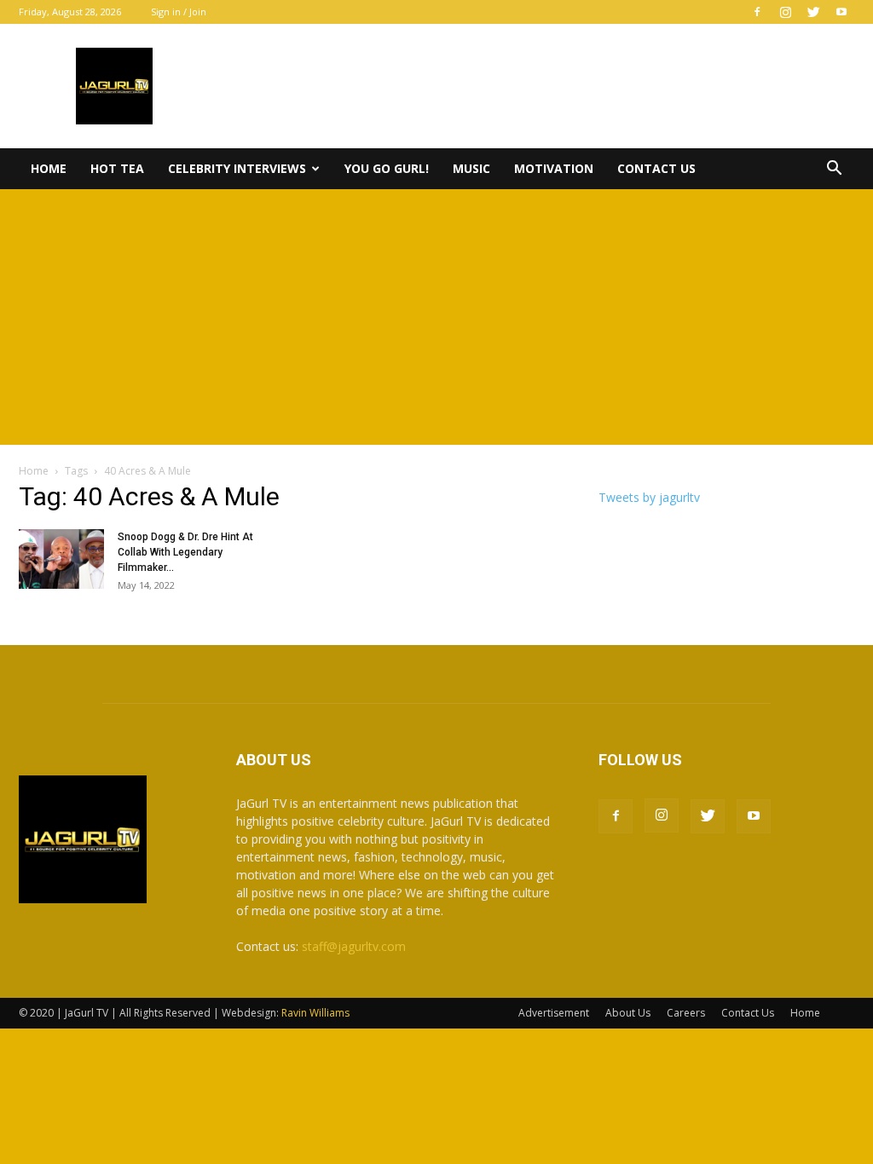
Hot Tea (117, 168)
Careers (686, 1013)
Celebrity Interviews (237, 168)
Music (471, 168)
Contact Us (656, 168)
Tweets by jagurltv (649, 497)
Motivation (553, 168)
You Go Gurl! (386, 168)
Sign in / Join (178, 11)
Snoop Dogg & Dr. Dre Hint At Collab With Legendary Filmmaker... (185, 552)
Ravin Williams (316, 1013)
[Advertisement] (436, 317)
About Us (627, 1013)
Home (48, 168)
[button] (833, 170)
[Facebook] (757, 12)
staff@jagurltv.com (354, 946)
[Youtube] (841, 12)
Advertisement (553, 1013)
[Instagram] (785, 12)
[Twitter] (813, 12)
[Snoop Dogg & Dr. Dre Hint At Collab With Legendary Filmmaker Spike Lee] (61, 559)
